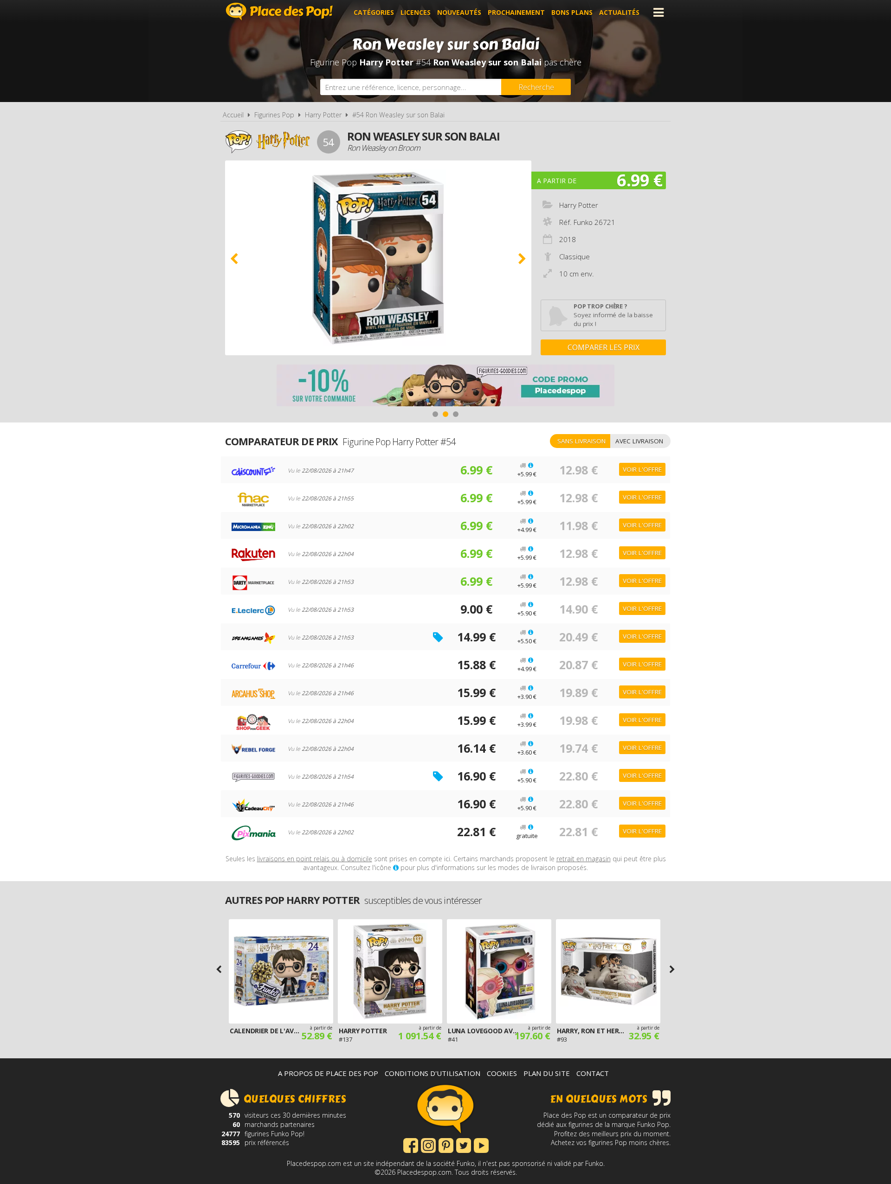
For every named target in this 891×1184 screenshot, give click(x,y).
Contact (592, 1073)
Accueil (233, 114)
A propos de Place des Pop (328, 1073)
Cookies (502, 1073)
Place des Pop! (279, 11)
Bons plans (572, 12)
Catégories (374, 12)
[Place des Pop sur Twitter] (463, 1144)
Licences (415, 12)
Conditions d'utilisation (432, 1073)
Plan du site (546, 1073)
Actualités (619, 12)
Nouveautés (459, 12)
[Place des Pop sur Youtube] (481, 1144)
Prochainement (516, 12)
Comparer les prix (603, 347)
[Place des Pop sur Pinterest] (446, 1144)
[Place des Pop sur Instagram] (428, 1144)
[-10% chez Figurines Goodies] (445, 387)
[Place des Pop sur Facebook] (410, 1144)
